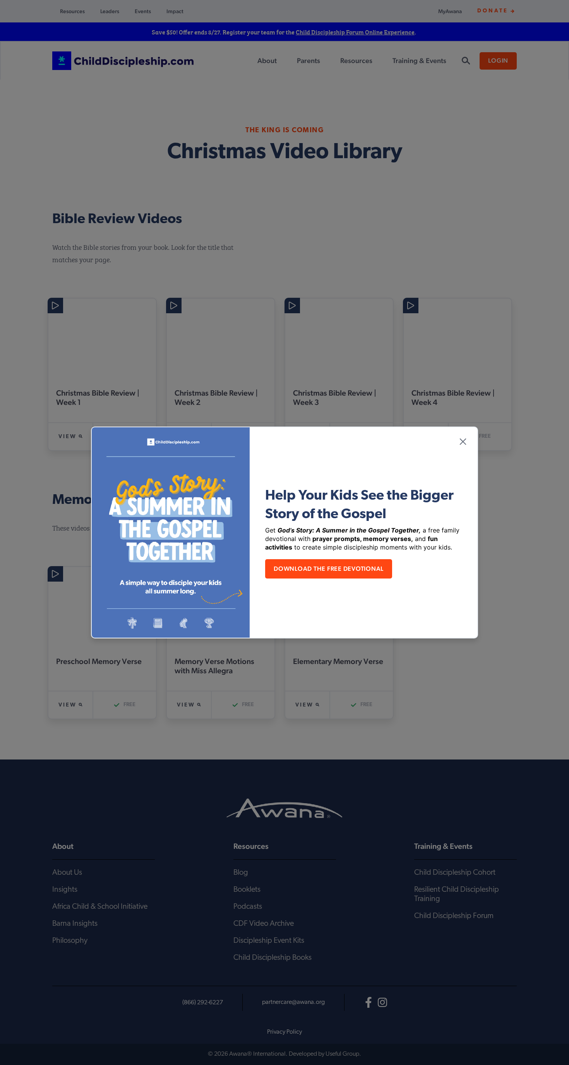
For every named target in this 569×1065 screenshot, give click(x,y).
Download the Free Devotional (329, 568)
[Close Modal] (463, 441)
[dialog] (284, 532)
